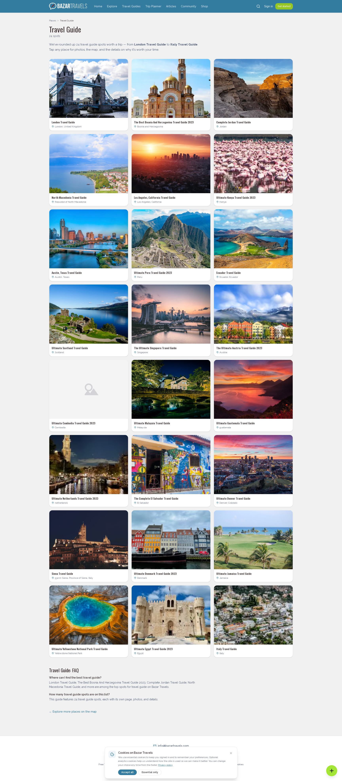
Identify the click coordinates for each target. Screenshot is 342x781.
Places (52, 20)
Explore (112, 6)
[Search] (258, 6)
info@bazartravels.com (173, 745)
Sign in (268, 6)
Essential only (150, 772)
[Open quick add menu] (331, 770)
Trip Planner (153, 6)
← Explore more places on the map (73, 711)
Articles (171, 6)
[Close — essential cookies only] (231, 753)
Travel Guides (131, 6)
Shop (204, 6)
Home (98, 6)
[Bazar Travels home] (68, 6)
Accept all (127, 772)
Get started (284, 6)
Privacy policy (165, 765)
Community (188, 6)
